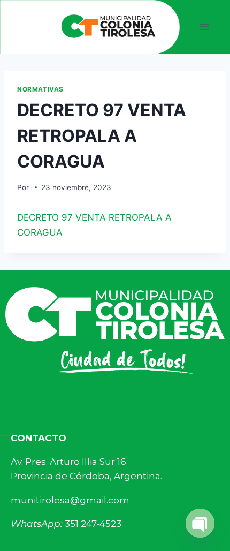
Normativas (40, 89)
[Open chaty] (200, 523)
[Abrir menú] (204, 27)
